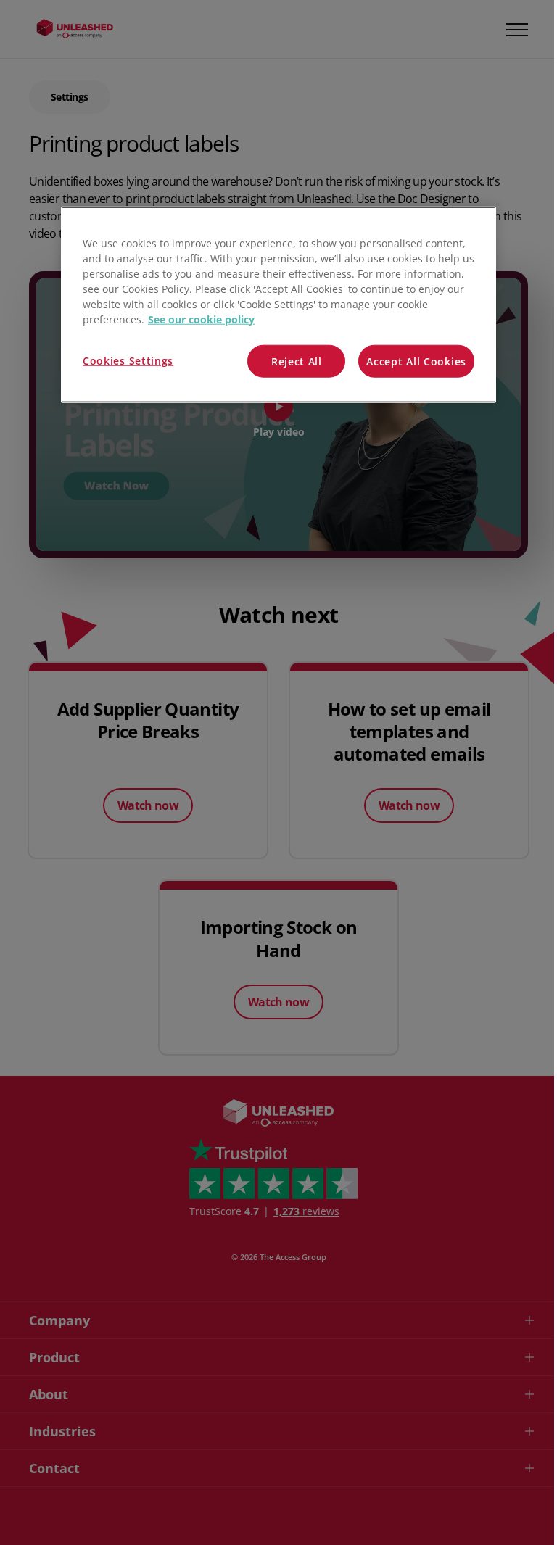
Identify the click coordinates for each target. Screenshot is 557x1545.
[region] (278, 304)
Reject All (296, 361)
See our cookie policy (201, 319)
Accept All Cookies (416, 361)
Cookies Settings (128, 360)
